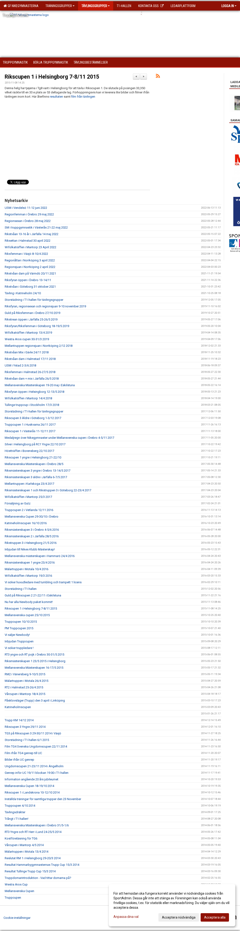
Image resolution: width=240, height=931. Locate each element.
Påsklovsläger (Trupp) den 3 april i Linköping (35, 700)
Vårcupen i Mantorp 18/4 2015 (25, 694)
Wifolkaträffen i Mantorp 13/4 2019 (28, 332)
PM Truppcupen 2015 (19, 628)
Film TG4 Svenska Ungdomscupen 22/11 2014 (36, 746)
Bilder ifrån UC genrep (19, 759)
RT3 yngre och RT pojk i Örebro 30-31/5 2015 (34, 654)
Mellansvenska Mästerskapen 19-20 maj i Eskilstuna (40, 385)
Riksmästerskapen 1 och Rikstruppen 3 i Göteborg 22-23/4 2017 (48, 490)
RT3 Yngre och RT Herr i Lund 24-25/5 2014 (33, 832)
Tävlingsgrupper (94, 6)
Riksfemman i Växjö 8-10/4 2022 (26, 254)
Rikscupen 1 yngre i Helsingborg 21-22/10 (33, 457)
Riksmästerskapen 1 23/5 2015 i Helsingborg (35, 661)
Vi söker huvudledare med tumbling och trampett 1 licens (43, 582)
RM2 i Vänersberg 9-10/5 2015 (25, 674)
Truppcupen (13, 897)
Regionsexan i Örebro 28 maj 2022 (28, 221)
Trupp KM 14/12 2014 (19, 720)
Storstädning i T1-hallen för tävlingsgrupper (34, 299)
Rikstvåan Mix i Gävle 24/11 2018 (27, 352)
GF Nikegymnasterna (22, 6)
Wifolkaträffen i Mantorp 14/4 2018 (28, 398)
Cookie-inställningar (17, 918)
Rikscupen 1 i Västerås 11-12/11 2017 (30, 431)
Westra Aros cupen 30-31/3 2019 (27, 339)
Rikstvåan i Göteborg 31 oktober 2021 (30, 286)
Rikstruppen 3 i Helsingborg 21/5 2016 (30, 543)
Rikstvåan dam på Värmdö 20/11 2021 (30, 273)
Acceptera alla (214, 917)
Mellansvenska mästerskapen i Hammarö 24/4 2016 (40, 556)
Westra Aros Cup (16, 884)
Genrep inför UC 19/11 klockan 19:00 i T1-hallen (36, 773)
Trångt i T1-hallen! (16, 818)
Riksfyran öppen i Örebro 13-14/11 (28, 280)
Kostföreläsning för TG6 (21, 838)
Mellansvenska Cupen (19, 891)
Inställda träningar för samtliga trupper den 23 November (43, 799)
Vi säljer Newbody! (17, 635)
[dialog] (172, 905)
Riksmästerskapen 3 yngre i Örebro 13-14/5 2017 (37, 470)
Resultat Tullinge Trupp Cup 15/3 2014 (30, 871)
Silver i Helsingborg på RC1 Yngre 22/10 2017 (35, 444)
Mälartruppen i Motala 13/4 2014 (26, 851)
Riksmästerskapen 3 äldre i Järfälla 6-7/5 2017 (36, 477)
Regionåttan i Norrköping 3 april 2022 (30, 260)
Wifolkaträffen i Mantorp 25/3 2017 (28, 497)
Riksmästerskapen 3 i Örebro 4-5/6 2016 (32, 529)
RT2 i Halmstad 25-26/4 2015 (24, 687)
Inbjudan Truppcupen (19, 641)
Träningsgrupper (58, 6)
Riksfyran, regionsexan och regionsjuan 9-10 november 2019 (45, 306)
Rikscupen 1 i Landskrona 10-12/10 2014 (32, 792)
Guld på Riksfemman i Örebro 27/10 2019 (32, 313)
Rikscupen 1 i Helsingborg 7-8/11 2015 (52, 77)
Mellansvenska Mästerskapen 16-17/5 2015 (34, 667)
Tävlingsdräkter (15, 812)
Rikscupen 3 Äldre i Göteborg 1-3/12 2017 (33, 418)
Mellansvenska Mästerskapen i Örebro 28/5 (34, 464)
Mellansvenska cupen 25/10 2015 (27, 615)
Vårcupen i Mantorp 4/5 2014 (24, 845)
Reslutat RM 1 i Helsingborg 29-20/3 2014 (32, 858)
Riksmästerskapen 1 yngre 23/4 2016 (30, 562)
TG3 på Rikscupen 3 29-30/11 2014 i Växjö (33, 733)
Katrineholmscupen (18, 707)
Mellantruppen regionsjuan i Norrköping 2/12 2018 (38, 345)
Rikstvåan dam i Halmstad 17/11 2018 (30, 359)
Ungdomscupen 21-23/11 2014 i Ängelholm (34, 766)
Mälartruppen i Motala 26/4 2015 (26, 681)
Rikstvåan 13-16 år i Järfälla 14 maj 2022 (31, 234)
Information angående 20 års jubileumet (31, 779)
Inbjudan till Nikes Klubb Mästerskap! (30, 549)
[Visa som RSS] (158, 77)
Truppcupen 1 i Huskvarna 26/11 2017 (30, 424)
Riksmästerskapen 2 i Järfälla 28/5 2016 (32, 536)
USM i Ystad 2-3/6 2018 (20, 365)
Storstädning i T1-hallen (21, 589)
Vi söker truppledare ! (19, 648)
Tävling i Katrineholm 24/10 (23, 293)
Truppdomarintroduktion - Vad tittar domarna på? (38, 878)
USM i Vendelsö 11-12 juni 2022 (26, 208)
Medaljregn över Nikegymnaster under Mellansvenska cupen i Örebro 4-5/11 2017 (59, 437)
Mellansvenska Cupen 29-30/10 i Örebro (31, 516)
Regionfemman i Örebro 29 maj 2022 (29, 214)
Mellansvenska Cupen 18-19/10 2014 (29, 786)
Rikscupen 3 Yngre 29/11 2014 (25, 727)
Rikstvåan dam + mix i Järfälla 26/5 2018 (32, 378)
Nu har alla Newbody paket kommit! (29, 602)
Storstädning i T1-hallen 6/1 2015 (27, 740)
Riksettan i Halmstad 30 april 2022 (27, 240)
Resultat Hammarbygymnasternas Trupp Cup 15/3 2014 (42, 864)
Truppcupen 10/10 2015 (21, 621)
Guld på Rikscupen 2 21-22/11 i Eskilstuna (33, 595)
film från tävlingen (83, 96)
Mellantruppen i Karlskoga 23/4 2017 (29, 483)
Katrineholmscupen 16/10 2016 (26, 523)
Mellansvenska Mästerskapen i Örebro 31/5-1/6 (37, 825)
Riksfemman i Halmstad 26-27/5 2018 (30, 372)
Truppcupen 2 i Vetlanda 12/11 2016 (29, 510)
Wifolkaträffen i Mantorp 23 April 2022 (30, 247)
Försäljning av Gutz (17, 503)
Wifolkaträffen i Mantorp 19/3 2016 (28, 575)
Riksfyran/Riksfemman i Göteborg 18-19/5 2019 (37, 326)
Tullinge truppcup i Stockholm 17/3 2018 (32, 405)
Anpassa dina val (126, 917)
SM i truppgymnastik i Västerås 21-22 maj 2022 (36, 227)
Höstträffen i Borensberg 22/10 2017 (29, 451)
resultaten (56, 96)
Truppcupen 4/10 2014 (20, 805)
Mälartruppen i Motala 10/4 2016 (26, 569)
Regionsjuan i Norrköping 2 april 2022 (30, 267)
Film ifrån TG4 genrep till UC (23, 753)
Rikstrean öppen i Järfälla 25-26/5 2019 (31, 319)
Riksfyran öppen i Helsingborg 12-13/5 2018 (34, 391)
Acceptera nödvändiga (178, 917)
